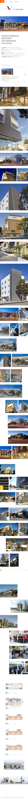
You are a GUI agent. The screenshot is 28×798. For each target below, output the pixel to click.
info (6, 1)
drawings (16, 1)
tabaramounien (21, 797)
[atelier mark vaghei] (14, 9)
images (11, 1)
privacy (13, 797)
